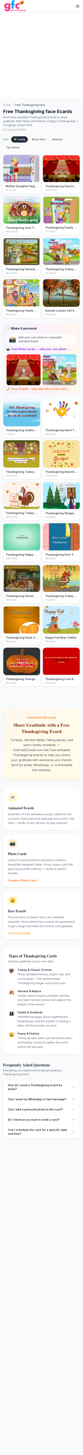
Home (7, 105)
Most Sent (39, 139)
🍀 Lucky (19, 139)
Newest (57, 139)
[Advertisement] (41, 55)
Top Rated (12, 147)
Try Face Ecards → (21, 933)
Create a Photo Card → (24, 880)
